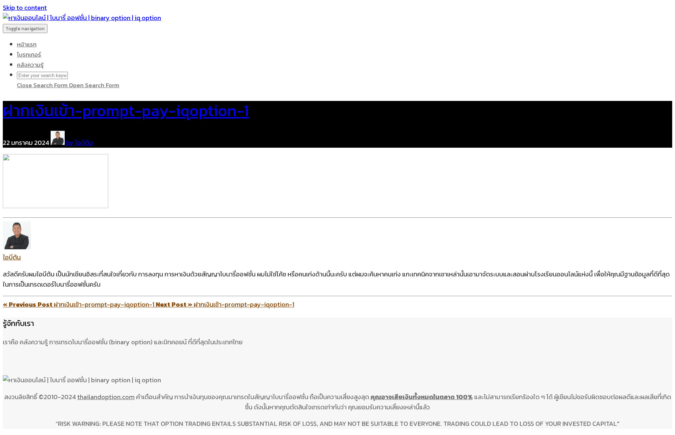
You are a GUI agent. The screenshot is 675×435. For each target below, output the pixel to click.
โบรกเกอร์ (29, 54)
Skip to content (25, 7)
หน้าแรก (27, 44)
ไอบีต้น (12, 257)
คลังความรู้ (30, 64)
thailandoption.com (106, 397)
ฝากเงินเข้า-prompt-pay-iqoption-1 (126, 110)
